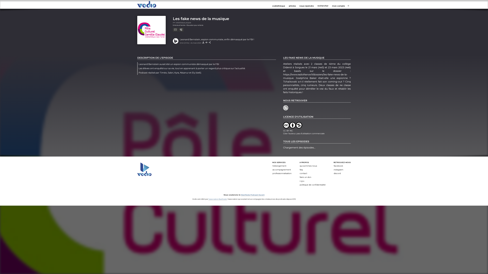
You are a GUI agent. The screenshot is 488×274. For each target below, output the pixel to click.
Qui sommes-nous (308, 166)
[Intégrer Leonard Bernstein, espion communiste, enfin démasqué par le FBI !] (206, 42)
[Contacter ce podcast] (175, 30)
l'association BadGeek (217, 199)
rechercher (322, 6)
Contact (303, 173)
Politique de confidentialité (313, 185)
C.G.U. (302, 181)
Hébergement (279, 166)
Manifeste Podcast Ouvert (252, 195)
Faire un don (305, 177)
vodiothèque (278, 6)
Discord (337, 173)
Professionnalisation (282, 173)
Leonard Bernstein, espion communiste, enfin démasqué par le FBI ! (217, 39)
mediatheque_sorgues (183, 22)
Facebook (338, 166)
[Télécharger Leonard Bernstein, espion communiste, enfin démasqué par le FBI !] (203, 42)
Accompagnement (281, 170)
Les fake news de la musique (201, 18)
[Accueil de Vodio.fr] (146, 7)
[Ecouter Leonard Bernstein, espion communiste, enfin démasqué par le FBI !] (175, 41)
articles (292, 6)
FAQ (301, 170)
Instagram (338, 170)
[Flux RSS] (286, 109)
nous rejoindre (306, 6)
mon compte (338, 6)
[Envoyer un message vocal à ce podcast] (181, 30)
